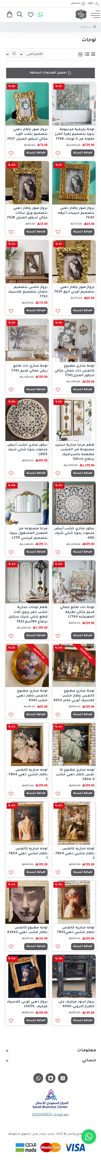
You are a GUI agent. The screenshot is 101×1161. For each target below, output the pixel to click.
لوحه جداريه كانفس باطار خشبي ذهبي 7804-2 (74, 853)
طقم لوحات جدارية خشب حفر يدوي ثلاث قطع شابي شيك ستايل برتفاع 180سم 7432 (28, 615)
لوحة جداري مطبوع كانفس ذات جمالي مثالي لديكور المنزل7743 (74, 370)
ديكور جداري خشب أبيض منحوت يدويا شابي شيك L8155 (27, 449)
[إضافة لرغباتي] (57, 636)
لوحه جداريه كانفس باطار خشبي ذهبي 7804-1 (27, 853)
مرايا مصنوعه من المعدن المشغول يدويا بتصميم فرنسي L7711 (29, 533)
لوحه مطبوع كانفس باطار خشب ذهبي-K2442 (27, 930)
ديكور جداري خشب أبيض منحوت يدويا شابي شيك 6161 (74, 533)
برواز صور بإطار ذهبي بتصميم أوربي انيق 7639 (74, 289)
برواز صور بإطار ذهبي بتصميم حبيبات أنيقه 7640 (76, 213)
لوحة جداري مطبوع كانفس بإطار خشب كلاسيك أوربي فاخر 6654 (73, 695)
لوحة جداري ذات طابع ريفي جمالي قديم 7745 (29, 368)
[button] (88, 1136)
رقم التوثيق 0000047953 (50, 1115)
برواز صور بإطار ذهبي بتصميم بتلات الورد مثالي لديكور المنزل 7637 (27, 134)
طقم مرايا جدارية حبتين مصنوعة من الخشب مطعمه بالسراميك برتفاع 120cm (74, 452)
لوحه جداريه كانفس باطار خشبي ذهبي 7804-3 (27, 774)
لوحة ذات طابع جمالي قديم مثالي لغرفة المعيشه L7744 (77, 612)
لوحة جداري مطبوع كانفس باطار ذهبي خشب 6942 (32, 695)
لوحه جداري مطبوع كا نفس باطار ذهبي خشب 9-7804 (75, 774)
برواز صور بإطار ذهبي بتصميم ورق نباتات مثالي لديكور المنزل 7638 (27, 213)
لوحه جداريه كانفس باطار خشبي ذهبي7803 (75, 930)
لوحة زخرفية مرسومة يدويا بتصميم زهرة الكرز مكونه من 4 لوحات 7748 (74, 134)
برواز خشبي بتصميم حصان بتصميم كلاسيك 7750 (28, 292)
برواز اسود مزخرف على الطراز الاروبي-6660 (76, 1004)
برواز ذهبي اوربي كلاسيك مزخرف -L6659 (27, 1004)
